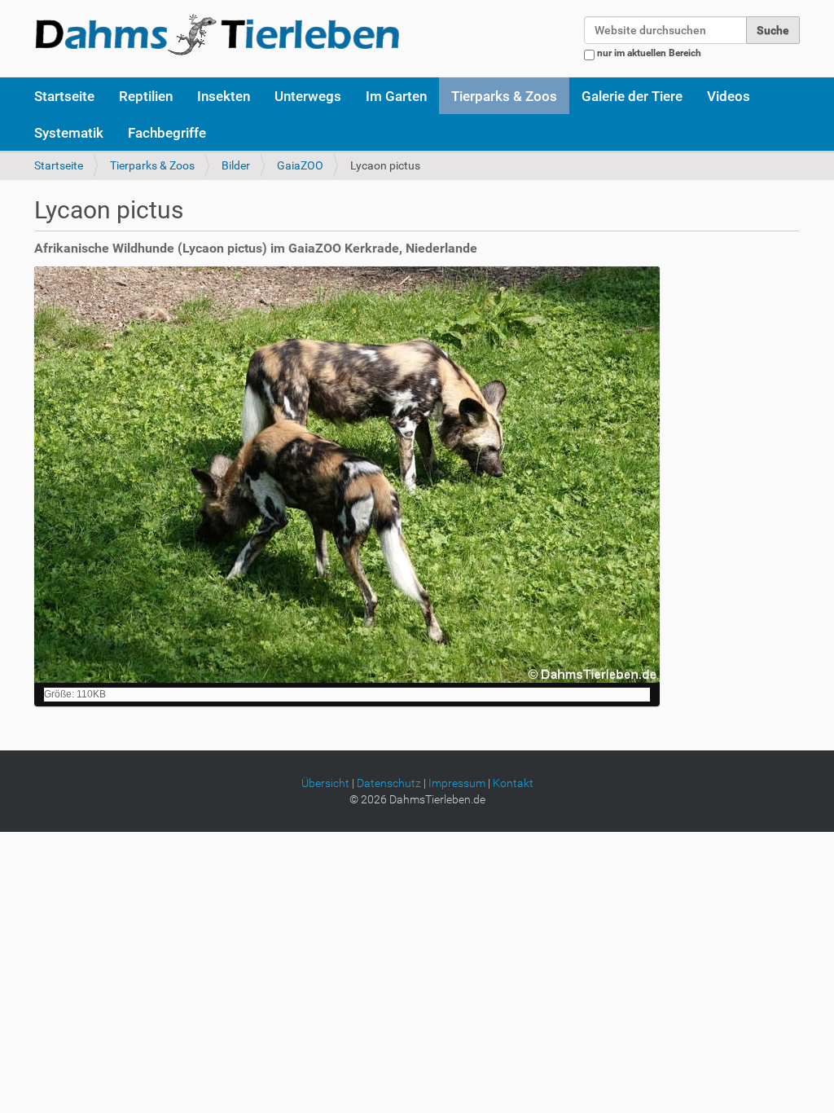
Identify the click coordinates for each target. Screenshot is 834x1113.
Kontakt (513, 783)
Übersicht (325, 783)
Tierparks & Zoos (504, 96)
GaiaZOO (300, 165)
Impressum (456, 783)
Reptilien (146, 96)
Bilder (236, 165)
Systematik (68, 133)
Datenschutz (389, 783)
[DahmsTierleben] (217, 34)
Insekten (223, 96)
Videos (728, 96)
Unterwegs (307, 96)
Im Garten (396, 96)
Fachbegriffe (167, 133)
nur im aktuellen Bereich (649, 53)
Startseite (64, 96)
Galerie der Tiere (632, 96)
